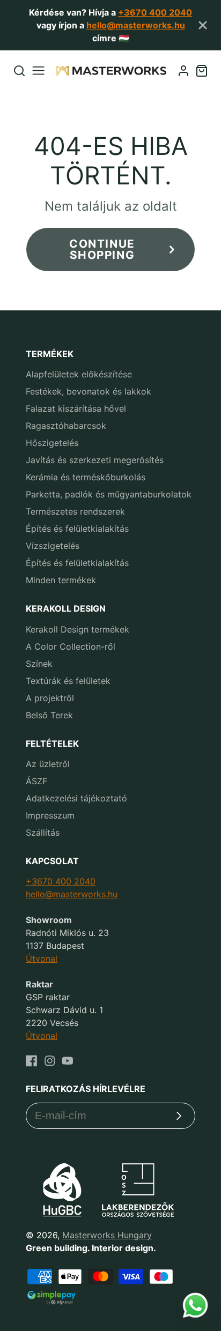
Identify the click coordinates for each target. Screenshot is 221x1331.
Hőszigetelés (52, 442)
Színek (39, 663)
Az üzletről (48, 764)
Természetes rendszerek (75, 511)
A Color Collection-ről (70, 646)
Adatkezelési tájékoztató (76, 798)
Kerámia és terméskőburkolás (85, 477)
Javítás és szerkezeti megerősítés (95, 460)
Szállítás (43, 832)
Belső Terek (49, 715)
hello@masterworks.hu (135, 25)
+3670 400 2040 (155, 12)
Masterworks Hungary (107, 1235)
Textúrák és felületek (68, 680)
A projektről (50, 698)
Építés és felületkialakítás (77, 528)
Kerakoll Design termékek (77, 629)
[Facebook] (32, 1061)
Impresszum (50, 815)
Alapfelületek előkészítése (79, 374)
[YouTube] (67, 1061)
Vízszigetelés (52, 545)
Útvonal (41, 958)
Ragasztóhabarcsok (66, 425)
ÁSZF (36, 781)
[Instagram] (50, 1061)
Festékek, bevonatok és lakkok (88, 391)
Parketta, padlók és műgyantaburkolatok (108, 494)
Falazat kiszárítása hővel (76, 408)
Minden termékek (61, 580)
